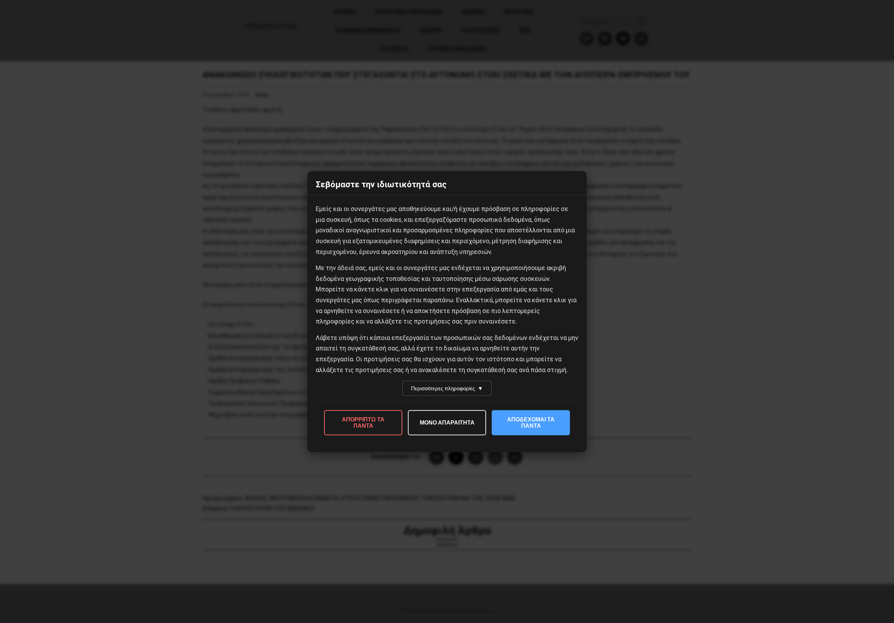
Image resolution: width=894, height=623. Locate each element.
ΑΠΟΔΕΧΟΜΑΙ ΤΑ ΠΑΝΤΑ (531, 422)
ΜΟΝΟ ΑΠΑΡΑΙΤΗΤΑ (447, 423)
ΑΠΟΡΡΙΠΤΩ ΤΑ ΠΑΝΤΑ (363, 422)
